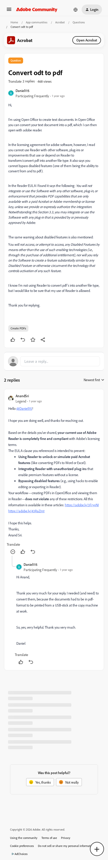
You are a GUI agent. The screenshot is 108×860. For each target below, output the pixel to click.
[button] (9, 11)
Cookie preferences (22, 846)
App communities (36, 22)
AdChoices (21, 854)
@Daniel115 (24, 408)
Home (14, 22)
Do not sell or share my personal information (66, 846)
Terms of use (49, 838)
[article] (54, 474)
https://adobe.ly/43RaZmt (26, 511)
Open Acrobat (86, 40)
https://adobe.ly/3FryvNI (82, 505)
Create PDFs (18, 328)
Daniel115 (22, 90)
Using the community (23, 838)
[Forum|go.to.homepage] (37, 10)
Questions (79, 22)
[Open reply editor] (54, 361)
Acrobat (60, 22)
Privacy (65, 838)
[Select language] (76, 10)
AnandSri (22, 396)
